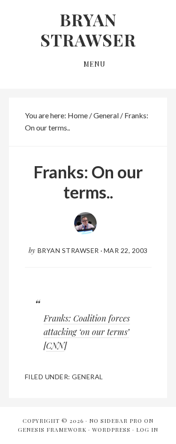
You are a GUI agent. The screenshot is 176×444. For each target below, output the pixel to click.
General (87, 377)
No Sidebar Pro (115, 420)
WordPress (111, 429)
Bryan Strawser (88, 29)
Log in (147, 429)
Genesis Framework (52, 429)
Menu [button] (95, 64)
